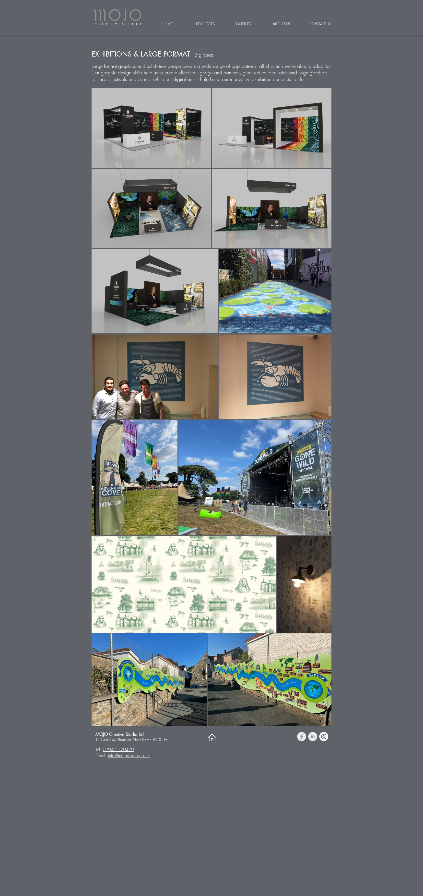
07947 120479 (118, 749)
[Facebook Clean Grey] (301, 736)
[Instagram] (323, 736)
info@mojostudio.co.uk (129, 755)
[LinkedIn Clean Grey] (312, 736)
